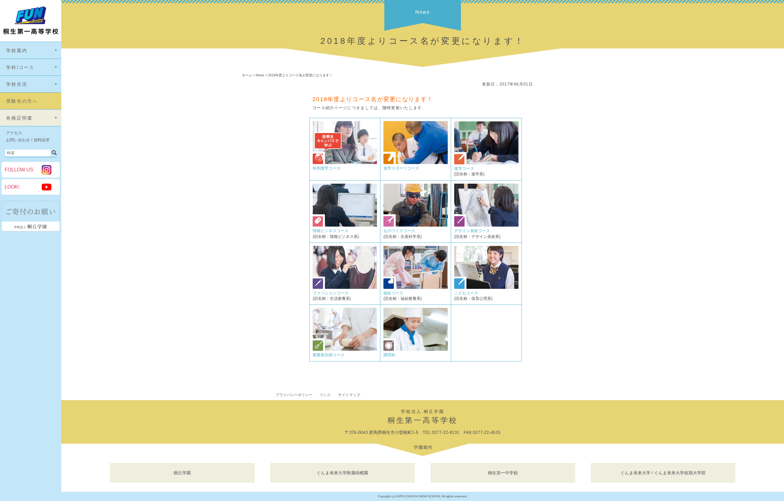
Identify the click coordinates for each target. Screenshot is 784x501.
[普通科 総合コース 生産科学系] (415, 225)
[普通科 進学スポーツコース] (415, 162)
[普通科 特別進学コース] (345, 162)
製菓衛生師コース (329, 355)
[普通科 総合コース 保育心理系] (486, 287)
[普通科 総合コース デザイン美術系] (486, 225)
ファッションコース (331, 293)
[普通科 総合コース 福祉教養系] (415, 287)
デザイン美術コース (472, 230)
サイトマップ (349, 395)
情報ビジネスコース (331, 230)
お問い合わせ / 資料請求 (28, 140)
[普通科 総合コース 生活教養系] (345, 287)
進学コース (464, 168)
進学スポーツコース (401, 168)
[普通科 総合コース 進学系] (486, 163)
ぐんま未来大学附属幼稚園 (342, 472)
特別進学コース (327, 168)
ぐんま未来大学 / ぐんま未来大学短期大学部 (663, 472)
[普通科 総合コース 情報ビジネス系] (345, 225)
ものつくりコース (399, 230)
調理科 (389, 355)
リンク (325, 395)
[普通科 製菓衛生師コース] (345, 349)
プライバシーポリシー (294, 395)
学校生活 (16, 84)
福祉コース (393, 293)
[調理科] (415, 349)
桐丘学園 (182, 472)
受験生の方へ (22, 101)
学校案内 (16, 50)
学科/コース (20, 67)
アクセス (14, 133)
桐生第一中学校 (503, 472)
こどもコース (466, 293)
